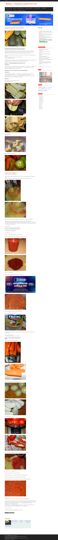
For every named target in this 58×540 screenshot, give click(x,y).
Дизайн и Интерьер (8, 8)
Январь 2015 (41, 95)
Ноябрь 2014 (41, 98)
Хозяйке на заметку (21, 10)
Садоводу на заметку (29, 8)
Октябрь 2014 (41, 99)
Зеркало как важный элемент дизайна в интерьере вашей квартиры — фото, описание (45, 62)
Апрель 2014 (41, 107)
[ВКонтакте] (38, 27)
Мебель (42, 88)
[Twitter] (39, 27)
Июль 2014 (40, 103)
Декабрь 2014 (41, 97)
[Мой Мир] (41, 27)
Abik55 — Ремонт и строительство (21, 4)
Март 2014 (40, 108)
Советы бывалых (37, 8)
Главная (6, 0)
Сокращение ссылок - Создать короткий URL (45, 66)
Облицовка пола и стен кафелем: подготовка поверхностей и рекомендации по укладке (45, 59)
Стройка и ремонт (8, 10)
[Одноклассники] (40, 27)
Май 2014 (40, 106)
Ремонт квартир (48, 88)
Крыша (14, 8)
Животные (47, 87)
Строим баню (43, 8)
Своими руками (42, 90)
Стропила (15, 10)
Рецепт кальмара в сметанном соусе (28, 521)
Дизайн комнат (41, 87)
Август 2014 (41, 102)
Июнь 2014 (40, 104)
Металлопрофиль (20, 8)
